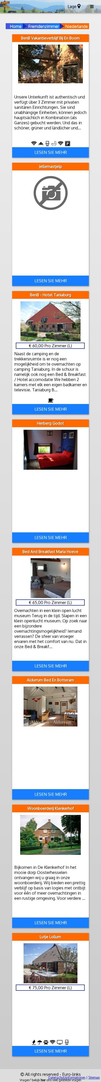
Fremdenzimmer (43, 26)
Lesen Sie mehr (50, 152)
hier (43, 1080)
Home (15, 26)
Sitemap (94, 1077)
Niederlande (76, 26)
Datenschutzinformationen (66, 1077)
